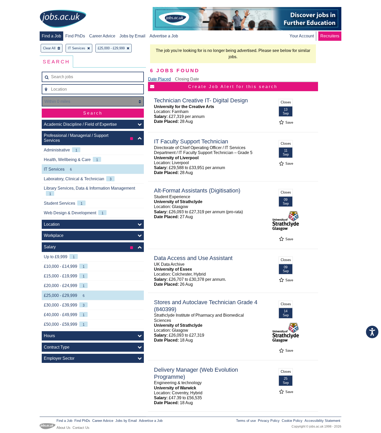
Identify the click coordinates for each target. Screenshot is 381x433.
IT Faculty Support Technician (191, 141)
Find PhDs (75, 36)
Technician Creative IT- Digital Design (201, 100)
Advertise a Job (164, 36)
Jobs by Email (132, 36)
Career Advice (102, 36)
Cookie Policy (292, 421)
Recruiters (329, 36)
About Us (63, 428)
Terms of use (246, 421)
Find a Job (51, 36)
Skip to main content (20, 4)
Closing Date (187, 79)
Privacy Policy (269, 421)
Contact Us (81, 428)
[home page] (63, 19)
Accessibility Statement (322, 421)
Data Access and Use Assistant (193, 258)
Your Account (302, 36)
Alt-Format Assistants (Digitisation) (197, 190)
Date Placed (159, 79)
